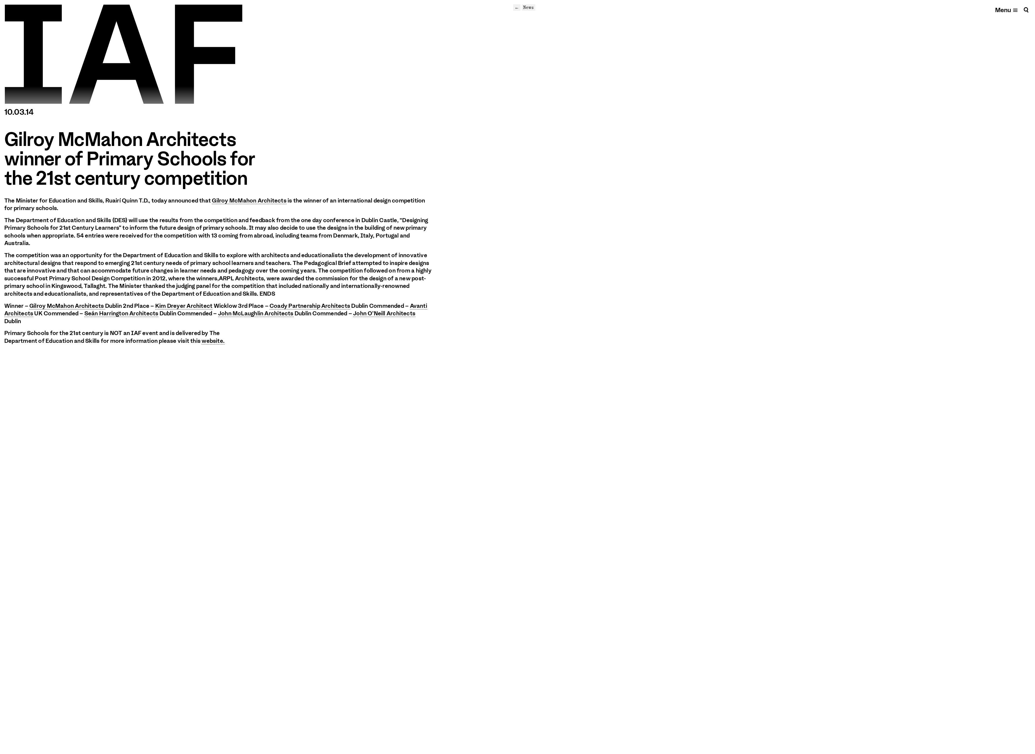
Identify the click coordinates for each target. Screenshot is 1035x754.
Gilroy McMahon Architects (249, 200)
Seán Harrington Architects (121, 313)
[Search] (1026, 10)
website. (213, 341)
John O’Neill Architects (384, 313)
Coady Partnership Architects (310, 306)
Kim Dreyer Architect (183, 306)
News (528, 7)
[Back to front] (123, 54)
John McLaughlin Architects (256, 313)
